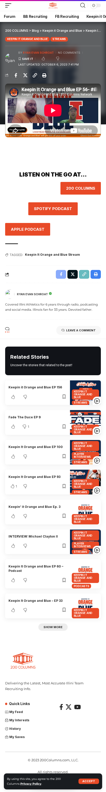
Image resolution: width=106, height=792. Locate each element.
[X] (68, 707)
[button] (88, 781)
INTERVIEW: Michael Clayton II (33, 536)
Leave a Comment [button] (81, 330)
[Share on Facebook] (15, 75)
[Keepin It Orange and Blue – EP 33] (85, 606)
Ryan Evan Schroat (38, 52)
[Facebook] (61, 707)
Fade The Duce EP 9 (24, 417)
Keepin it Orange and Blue (27, 39)
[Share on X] (25, 75)
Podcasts (81, 586)
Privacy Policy (30, 784)
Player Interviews (82, 455)
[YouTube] (77, 707)
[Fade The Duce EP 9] (85, 422)
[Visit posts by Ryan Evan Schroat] (10, 58)
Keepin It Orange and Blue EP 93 (34, 477)
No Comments (69, 52)
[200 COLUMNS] (53, 5)
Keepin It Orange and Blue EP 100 (35, 447)
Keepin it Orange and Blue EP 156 (35, 387)
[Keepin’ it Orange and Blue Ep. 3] (85, 512)
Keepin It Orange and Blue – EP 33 (35, 601)
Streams (59, 39)
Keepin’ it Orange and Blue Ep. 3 (34, 507)
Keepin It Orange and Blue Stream (52, 255)
